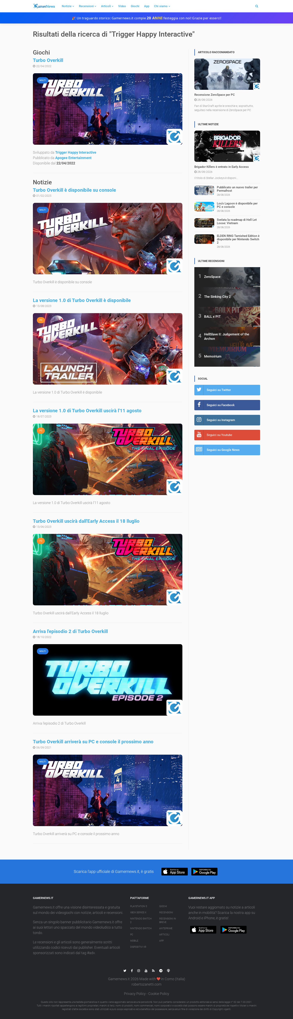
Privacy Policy (135, 994)
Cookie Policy (158, 994)
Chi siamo (161, 6)
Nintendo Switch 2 (140, 920)
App (146, 6)
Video (122, 6)
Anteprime (165, 928)
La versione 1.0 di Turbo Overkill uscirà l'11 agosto (87, 410)
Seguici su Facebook (221, 405)
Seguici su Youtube (219, 435)
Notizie (67, 6)
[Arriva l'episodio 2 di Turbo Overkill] (107, 680)
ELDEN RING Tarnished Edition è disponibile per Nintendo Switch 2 (238, 239)
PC (131, 934)
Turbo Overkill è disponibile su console (74, 190)
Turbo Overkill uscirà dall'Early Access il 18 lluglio (86, 521)
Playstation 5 (138, 906)
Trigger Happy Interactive (75, 152)
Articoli (106, 6)
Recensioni (86, 6)
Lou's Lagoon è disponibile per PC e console (237, 205)
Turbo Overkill (48, 60)
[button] (174, 872)
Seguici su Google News (223, 450)
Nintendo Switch (140, 928)
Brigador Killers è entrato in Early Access (221, 167)
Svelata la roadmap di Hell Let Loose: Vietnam (237, 221)
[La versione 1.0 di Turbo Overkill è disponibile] (107, 349)
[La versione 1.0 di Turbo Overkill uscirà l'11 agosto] (107, 459)
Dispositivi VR (138, 947)
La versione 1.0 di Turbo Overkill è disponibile (82, 300)
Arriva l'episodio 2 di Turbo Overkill (70, 631)
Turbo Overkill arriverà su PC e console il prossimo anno (93, 741)
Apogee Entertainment (73, 158)
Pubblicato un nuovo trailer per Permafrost (237, 189)
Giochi (135, 6)
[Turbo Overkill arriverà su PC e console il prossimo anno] (107, 790)
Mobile (134, 940)
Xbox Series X (138, 912)
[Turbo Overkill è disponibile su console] (107, 238)
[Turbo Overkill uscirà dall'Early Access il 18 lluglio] (107, 569)
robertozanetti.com (146, 984)
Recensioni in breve (167, 920)
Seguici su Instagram (221, 420)
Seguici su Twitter (219, 390)
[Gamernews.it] (44, 6)
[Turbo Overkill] (107, 109)
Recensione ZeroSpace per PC (214, 95)
